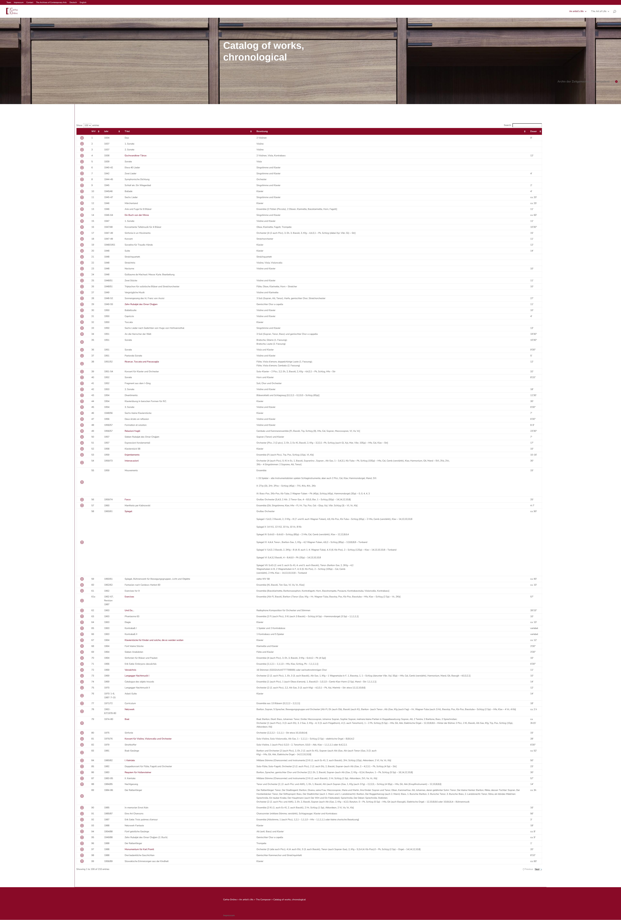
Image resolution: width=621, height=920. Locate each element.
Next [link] (537, 869)
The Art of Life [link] (598, 11)
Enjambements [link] (132, 454)
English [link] (83, 2)
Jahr (106, 131)
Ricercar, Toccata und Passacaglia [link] (142, 361)
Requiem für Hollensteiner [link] (138, 772)
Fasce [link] (128, 499)
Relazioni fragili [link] (132, 431)
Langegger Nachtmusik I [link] (137, 675)
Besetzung (262, 131)
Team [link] (8, 2)
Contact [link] (29, 2)
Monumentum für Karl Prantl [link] (139, 849)
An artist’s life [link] (576, 11)
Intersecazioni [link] (132, 460)
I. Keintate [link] (130, 760)
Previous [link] (528, 869)
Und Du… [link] (129, 610)
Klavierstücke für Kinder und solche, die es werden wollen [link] (154, 640)
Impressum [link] (18, 2)
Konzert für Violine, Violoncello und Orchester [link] (148, 738)
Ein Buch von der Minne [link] (137, 215)
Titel (127, 131)
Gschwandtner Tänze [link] (135, 155)
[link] (11, 11)
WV (93, 131)
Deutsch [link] (73, 2)
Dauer (533, 131)
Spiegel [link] (128, 511)
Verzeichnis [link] (130, 669)
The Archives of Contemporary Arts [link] (51, 2)
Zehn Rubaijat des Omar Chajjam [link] (141, 304)
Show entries (87, 125)
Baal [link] (127, 719)
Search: (507, 125)
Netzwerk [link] (129, 709)
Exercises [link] (129, 596)
